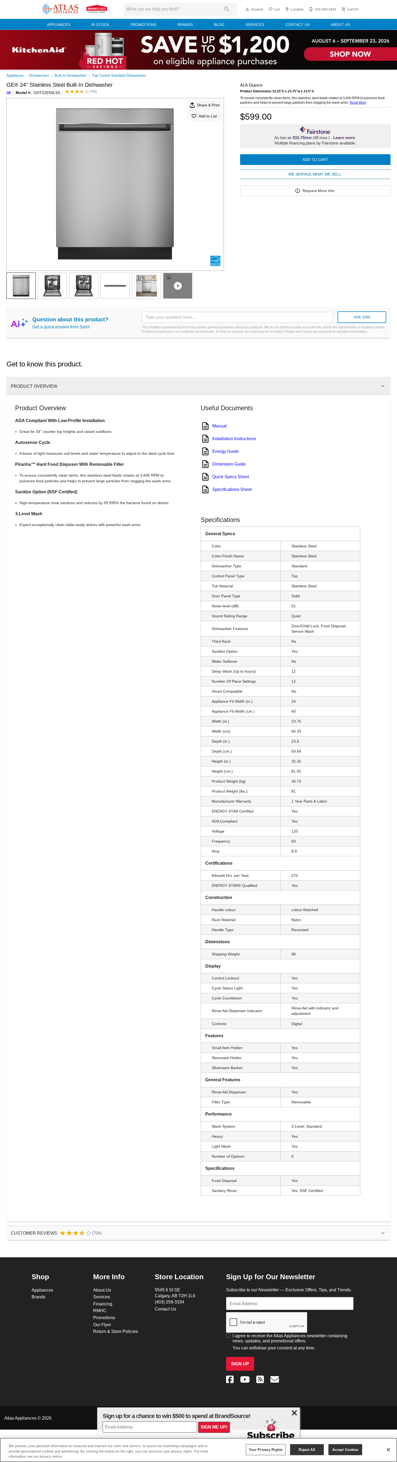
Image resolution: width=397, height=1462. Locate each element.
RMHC (99, 1310)
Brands (185, 24)
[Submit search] (226, 9)
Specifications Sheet (232, 489)
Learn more (344, 137)
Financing (102, 1303)
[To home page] (75, 9)
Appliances (58, 24)
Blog (219, 24)
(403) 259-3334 (169, 1301)
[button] (247, 9)
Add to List (208, 116)
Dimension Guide (229, 463)
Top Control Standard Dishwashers (119, 75)
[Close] (388, 1450)
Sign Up (240, 1363)
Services (254, 24)
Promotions (143, 24)
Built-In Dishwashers (71, 75)
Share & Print (208, 105)
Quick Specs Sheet (230, 476)
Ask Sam (362, 317)
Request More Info (318, 190)
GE (8, 93)
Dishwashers (39, 75)
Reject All (307, 1449)
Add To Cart (315, 159)
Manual (219, 425)
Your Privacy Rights (265, 1449)
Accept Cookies (345, 1449)
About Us (340, 24)
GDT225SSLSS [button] (47, 92)
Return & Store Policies (115, 1331)
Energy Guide (225, 451)
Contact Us (297, 24)
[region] (198, 1450)
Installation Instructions (234, 438)
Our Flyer (102, 1324)
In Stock (100, 24)
